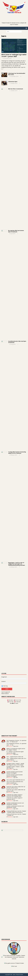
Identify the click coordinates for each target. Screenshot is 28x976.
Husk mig (5, 686)
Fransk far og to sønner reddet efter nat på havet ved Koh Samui (16, 787)
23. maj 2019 (12, 344)
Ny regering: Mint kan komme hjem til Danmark (16, 231)
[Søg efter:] (14, 31)
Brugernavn (4, 677)
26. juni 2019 (12, 233)
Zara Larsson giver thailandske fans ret (16, 780)
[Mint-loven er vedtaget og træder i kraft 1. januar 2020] (14, 46)
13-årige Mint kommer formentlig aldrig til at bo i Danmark (17, 452)
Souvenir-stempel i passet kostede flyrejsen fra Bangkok (15, 772)
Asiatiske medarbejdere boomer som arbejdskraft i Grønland (15, 803)
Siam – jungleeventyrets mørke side (15, 756)
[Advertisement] (14, 20)
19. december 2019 (7, 58)
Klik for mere (14, 703)
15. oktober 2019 (13, 83)
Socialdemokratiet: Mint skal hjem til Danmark (17, 342)
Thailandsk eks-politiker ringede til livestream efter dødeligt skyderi (14, 795)
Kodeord (3, 681)
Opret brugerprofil (5, 692)
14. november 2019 (13, 76)
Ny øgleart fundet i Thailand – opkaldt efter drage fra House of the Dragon (15, 764)
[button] (26, 28)
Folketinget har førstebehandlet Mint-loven (16, 74)
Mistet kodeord (5, 693)
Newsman (10, 746)
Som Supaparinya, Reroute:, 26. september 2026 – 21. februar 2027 (16, 741)
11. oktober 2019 (13, 90)
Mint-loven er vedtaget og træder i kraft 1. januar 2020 (14, 55)
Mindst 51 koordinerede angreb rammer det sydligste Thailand (16, 749)
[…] (2, 69)
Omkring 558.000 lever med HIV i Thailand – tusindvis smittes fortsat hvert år (16, 811)
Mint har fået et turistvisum (15, 89)
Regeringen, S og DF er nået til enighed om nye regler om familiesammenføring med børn (16, 564)
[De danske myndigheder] (4, 75)
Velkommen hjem (12, 81)
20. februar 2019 (13, 455)
